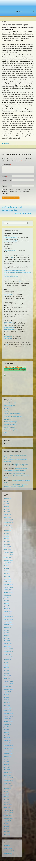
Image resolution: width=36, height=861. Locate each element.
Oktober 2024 (7, 557)
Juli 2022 (6, 630)
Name (4, 177)
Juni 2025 (6, 536)
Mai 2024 (6, 571)
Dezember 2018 (8, 745)
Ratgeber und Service (10, 424)
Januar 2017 (7, 807)
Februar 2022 (7, 643)
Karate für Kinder (24, 213)
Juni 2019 (6, 729)
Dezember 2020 (8, 681)
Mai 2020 (6, 700)
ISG (5, 274)
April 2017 (7, 799)
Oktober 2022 (7, 622)
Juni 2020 (6, 697)
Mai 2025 (6, 539)
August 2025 (7, 530)
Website (4, 186)
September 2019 (8, 721)
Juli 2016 (6, 823)
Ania (5, 455)
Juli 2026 (6, 501)
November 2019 (8, 716)
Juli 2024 (6, 565)
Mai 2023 (6, 603)
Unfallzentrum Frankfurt (11, 241)
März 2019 (7, 737)
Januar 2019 (7, 743)
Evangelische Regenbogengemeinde (14, 270)
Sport (5, 432)
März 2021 (7, 673)
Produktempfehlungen (10, 422)
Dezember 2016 (8, 810)
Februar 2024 (7, 579)
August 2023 (7, 595)
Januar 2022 (7, 646)
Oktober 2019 (7, 719)
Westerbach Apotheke (10, 237)
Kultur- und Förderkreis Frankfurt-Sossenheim (17, 272)
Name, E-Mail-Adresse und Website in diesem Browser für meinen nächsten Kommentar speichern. (17, 191)
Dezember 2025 (8, 520)
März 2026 (7, 512)
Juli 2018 (6, 759)
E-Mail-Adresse (6, 181)
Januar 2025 (7, 549)
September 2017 (8, 786)
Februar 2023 (7, 611)
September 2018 (8, 753)
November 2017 (8, 780)
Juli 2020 (6, 694)
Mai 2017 (6, 796)
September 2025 (8, 528)
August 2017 (7, 788)
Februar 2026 (7, 514)
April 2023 (7, 606)
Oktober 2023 (7, 590)
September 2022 (8, 624)
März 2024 (7, 576)
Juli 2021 (6, 662)
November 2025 (8, 522)
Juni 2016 (6, 826)
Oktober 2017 (7, 783)
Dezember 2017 (8, 778)
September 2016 (8, 818)
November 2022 (8, 619)
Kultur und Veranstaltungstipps (13, 416)
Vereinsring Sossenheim (11, 276)
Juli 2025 (6, 533)
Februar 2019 (7, 740)
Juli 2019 (6, 727)
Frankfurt (6, 143)
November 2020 (8, 684)
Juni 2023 (6, 600)
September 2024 (8, 560)
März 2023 (7, 608)
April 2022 (7, 638)
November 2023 (8, 587)
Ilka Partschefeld (9, 327)
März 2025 (7, 544)
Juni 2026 (6, 504)
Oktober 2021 (7, 654)
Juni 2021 (6, 665)
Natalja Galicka (8, 295)
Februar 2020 (7, 708)
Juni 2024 (6, 568)
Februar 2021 (7, 676)
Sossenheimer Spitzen (10, 430)
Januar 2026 (7, 517)
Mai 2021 (6, 667)
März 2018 (7, 770)
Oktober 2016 (7, 815)
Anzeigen (6, 408)
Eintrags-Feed (8, 848)
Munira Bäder (8, 322)
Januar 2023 (7, 614)
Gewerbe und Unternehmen (12, 414)
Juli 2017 (6, 791)
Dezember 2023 (8, 584)
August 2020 (7, 692)
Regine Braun (8, 336)
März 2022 (7, 641)
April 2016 (7, 831)
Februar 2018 (7, 772)
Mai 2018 (6, 764)
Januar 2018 (7, 775)
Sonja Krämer (8, 338)
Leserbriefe (7, 419)
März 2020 (7, 705)
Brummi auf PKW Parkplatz (17, 473)
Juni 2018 (6, 762)
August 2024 (7, 563)
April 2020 (7, 702)
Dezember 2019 (8, 713)
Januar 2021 (7, 678)
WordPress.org (8, 853)
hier (12, 257)
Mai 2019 (6, 732)
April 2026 (7, 509)
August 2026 (7, 498)
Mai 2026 (6, 506)
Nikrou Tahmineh (9, 329)
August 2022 (7, 627)
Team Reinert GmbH (10, 250)
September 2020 (8, 689)
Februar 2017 (7, 805)
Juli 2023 (6, 598)
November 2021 (8, 651)
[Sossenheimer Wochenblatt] (18, 5)
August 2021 (7, 659)
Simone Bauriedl (9, 324)
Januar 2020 (7, 710)
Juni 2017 (6, 794)
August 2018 (7, 756)
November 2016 (8, 813)
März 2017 (7, 802)
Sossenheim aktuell (9, 427)
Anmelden (7, 845)
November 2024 (8, 555)
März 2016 (7, 834)
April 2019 (7, 735)
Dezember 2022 (8, 616)
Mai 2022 (6, 635)
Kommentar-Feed (9, 851)
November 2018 (8, 748)
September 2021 (8, 657)
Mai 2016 (6, 829)
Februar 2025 (7, 547)
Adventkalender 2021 (10, 403)
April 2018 (7, 767)
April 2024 (7, 573)
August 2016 (7, 821)
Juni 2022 (6, 633)
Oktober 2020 (7, 686)
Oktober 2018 (7, 751)
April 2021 (7, 670)
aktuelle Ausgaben (9, 405)
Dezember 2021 (8, 649)
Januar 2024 (7, 581)
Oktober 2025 (7, 525)
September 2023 (8, 592)
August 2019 (7, 724)
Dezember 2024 (8, 552)
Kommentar (6, 165)
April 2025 (7, 541)
